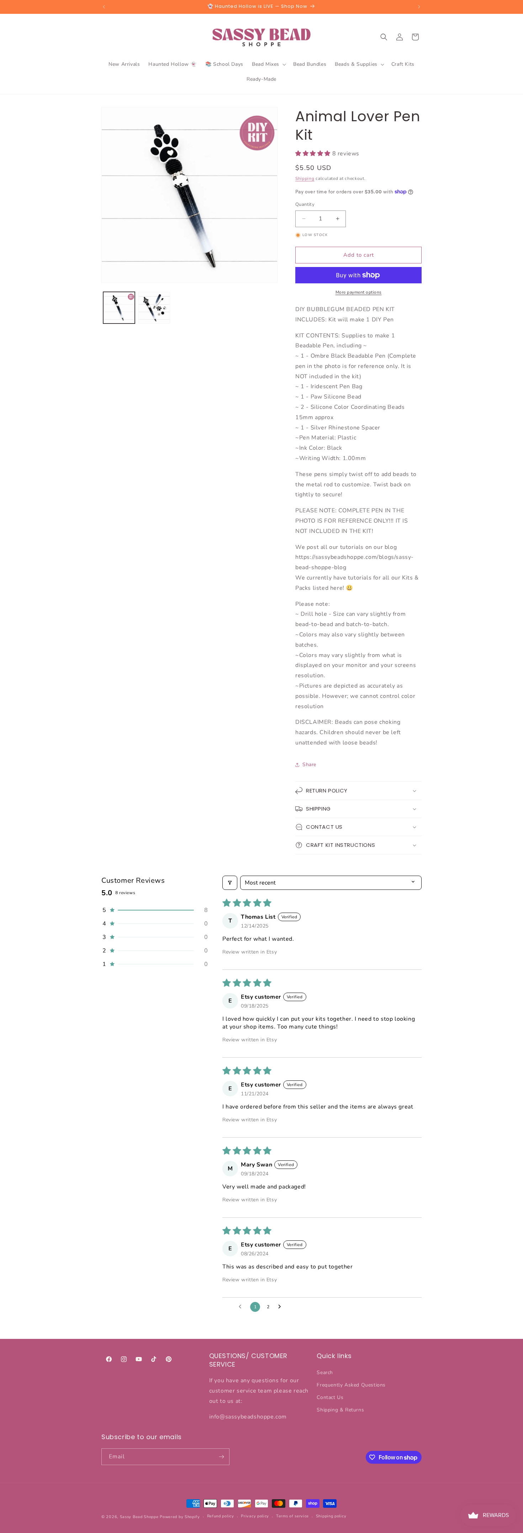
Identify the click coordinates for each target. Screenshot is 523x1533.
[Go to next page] (281, 1307)
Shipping (305, 178)
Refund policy (220, 1516)
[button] (268, 64)
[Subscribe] (221, 1456)
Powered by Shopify (180, 1516)
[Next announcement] (419, 7)
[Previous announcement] (104, 7)
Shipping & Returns (340, 1409)
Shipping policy (331, 1516)
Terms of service (292, 1516)
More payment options (359, 292)
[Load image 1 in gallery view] (119, 308)
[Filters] (229, 883)
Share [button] (309, 764)
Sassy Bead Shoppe (139, 1516)
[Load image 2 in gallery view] (154, 308)
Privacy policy (255, 1516)
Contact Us (330, 1397)
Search (325, 1372)
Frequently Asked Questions (351, 1385)
